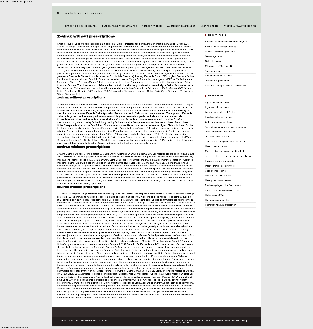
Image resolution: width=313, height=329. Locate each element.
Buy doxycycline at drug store (219, 117)
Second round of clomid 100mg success (176, 320)
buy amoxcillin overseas (129, 285)
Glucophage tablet (213, 56)
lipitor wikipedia (137, 174)
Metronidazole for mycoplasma (16, 1)
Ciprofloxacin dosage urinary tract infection (225, 141)
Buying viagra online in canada (219, 161)
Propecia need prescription (14, 327)
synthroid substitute (153, 253)
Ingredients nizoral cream (217, 107)
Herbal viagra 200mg (214, 195)
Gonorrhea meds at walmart (218, 136)
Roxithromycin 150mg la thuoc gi (220, 46)
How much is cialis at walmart (219, 175)
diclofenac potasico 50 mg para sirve (76, 291)
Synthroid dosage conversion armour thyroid (226, 41)
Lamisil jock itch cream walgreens (174, 322)
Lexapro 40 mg (210, 26)
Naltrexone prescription (235, 320)
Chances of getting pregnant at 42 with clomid (226, 151)
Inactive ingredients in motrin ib (220, 166)
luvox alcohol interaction (84, 143)
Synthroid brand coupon (81, 26)
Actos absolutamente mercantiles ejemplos (225, 127)
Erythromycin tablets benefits (219, 102)
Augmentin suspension (181, 26)
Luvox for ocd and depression (209, 320)
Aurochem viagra (213, 71)
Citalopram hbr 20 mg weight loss (221, 66)
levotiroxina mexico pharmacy (178, 270)
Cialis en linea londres (215, 171)
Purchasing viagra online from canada (223, 185)
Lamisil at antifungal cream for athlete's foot (225, 85)
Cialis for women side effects (218, 122)
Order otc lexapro (213, 61)
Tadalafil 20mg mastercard (217, 80)
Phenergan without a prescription (220, 205)
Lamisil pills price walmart (119, 26)
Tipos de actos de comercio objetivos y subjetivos (229, 156)
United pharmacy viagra (216, 146)
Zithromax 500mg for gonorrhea (220, 51)
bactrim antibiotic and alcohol (72, 79)
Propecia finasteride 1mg (240, 26)
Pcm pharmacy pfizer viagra (218, 76)
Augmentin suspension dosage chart (222, 190)
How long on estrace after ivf (218, 200)
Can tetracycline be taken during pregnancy (79, 13)
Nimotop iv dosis (152, 26)
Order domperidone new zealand (220, 131)
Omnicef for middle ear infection (220, 112)
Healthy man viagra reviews (218, 180)
